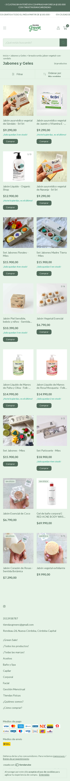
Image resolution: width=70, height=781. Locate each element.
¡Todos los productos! (16, 646)
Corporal (8, 676)
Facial (6, 683)
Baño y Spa (9, 664)
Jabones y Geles (18, 55)
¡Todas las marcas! (14, 652)
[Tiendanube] (17, 765)
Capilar (7, 670)
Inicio (5, 55)
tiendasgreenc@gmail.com (18, 624)
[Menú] (4, 28)
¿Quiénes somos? (13, 701)
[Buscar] (63, 42)
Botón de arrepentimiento (16, 758)
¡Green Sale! (10, 639)
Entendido (44, 775)
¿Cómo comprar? (12, 707)
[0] (65, 28)
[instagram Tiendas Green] (4, 606)
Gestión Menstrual (14, 689)
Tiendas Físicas (12, 695)
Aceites (7, 658)
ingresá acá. (59, 756)
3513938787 (10, 618)
